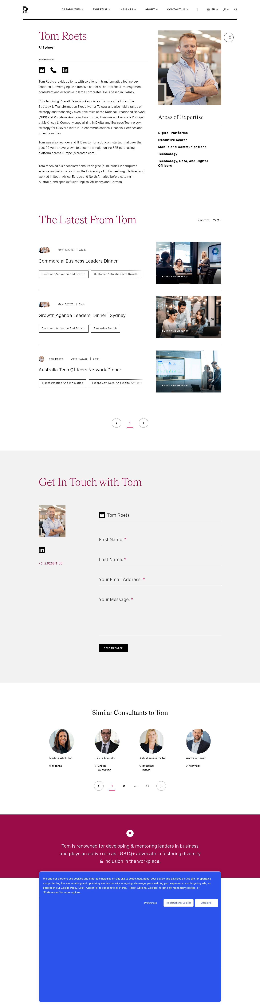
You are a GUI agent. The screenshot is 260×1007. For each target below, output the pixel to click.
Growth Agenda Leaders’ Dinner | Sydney (82, 315)
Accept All (206, 903)
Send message (113, 648)
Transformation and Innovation (62, 382)
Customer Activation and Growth (63, 274)
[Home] (32, 9)
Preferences (150, 903)
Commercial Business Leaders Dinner (78, 261)
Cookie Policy (69, 887)
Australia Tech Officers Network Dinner (80, 370)
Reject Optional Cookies (178, 903)
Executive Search (105, 328)
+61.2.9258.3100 (50, 563)
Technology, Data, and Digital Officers (117, 382)
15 (148, 786)
